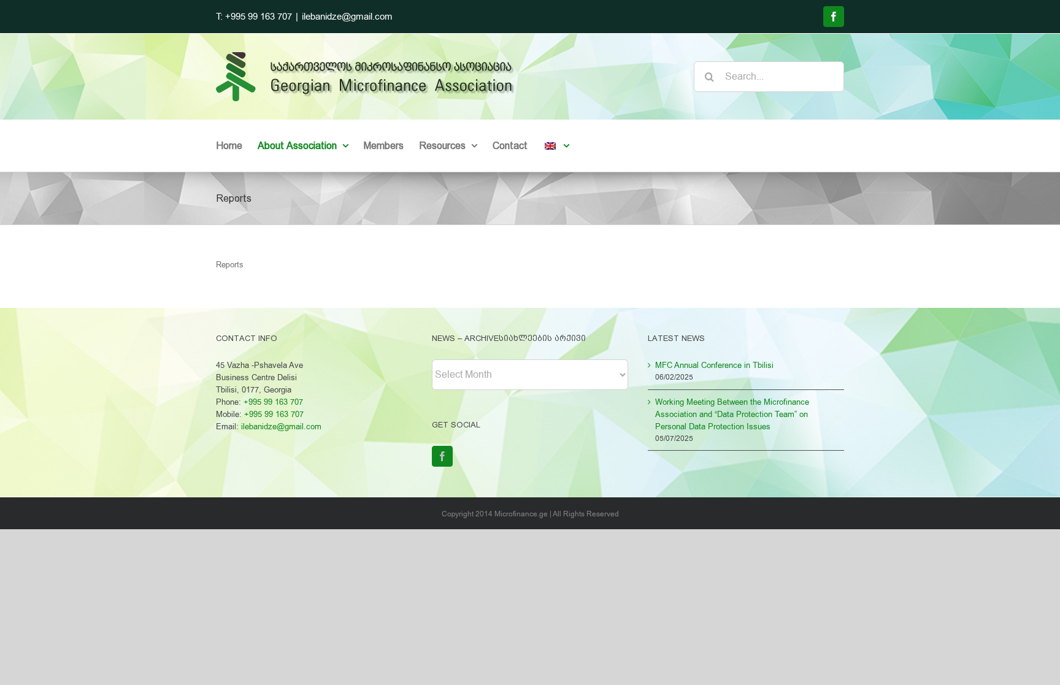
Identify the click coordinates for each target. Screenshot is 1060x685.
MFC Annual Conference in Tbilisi (714, 365)
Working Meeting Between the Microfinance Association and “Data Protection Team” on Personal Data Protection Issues (732, 414)
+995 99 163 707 (273, 402)
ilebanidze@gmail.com (347, 16)
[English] (556, 145)
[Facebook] (442, 456)
